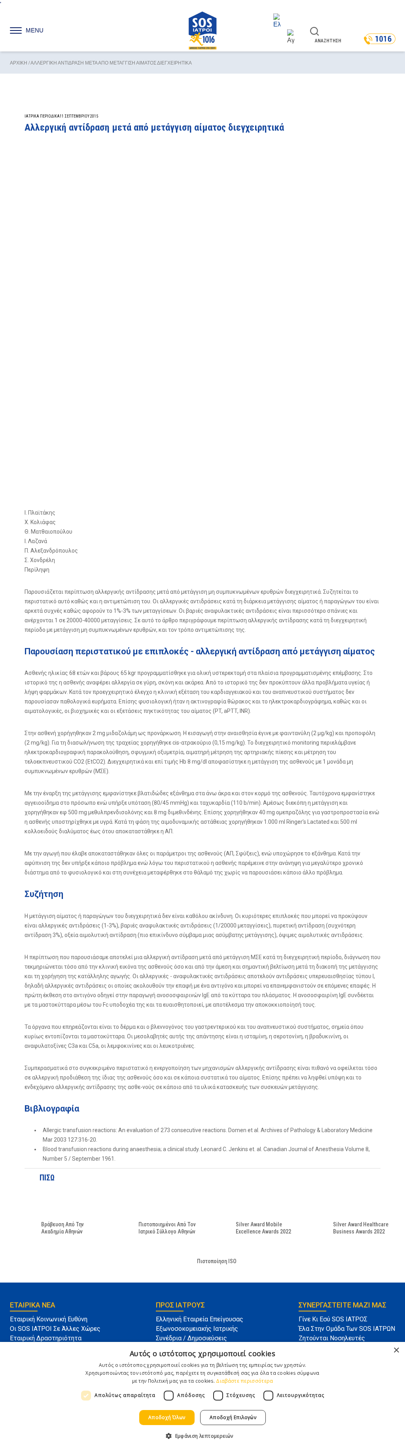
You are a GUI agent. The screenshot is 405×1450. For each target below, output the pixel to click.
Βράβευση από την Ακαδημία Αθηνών (62, 1228)
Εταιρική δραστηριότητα (45, 1338)
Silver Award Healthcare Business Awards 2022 (360, 1228)
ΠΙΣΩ (45, 1177)
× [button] (396, 1350)
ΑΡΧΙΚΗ (18, 63)
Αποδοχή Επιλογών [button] (233, 1417)
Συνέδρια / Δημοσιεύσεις (191, 1338)
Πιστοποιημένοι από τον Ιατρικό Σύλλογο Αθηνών (167, 1228)
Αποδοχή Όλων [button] (166, 1417)
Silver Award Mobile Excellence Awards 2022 (263, 1228)
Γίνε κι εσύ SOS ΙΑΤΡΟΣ (333, 1319)
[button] (202, 1435)
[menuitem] (283, 21)
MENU (35, 30)
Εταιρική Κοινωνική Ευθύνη (48, 1319)
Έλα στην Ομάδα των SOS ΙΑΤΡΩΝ (347, 1328)
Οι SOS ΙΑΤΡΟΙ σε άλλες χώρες (55, 1328)
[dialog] (202, 1396)
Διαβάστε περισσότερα (244, 1381)
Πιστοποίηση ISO (217, 1261)
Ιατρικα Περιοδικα (42, 116)
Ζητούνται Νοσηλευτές (332, 1338)
